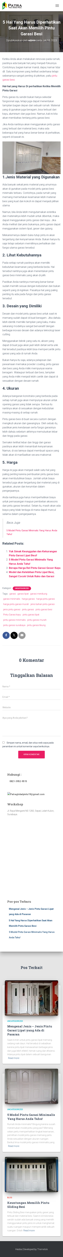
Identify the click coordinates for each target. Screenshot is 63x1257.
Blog (9, 1197)
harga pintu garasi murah (16, 604)
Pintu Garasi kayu (12, 614)
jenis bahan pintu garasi (43, 604)
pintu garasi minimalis (14, 620)
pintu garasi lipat (31, 614)
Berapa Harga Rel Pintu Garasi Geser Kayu (34, 567)
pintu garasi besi (44, 609)
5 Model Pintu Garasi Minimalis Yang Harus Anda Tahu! (31, 1117)
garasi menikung (38, 593)
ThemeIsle (42, 1249)
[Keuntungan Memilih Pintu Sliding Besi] (31, 1174)
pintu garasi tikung (36, 625)
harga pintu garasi (45, 599)
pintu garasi (28, 609)
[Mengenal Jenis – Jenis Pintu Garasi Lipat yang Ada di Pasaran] (31, 997)
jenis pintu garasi (11, 609)
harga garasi (28, 599)
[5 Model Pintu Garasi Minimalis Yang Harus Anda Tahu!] (31, 1086)
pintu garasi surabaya (14, 625)
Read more (13, 1058)
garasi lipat (23, 593)
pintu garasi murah (37, 620)
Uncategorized (22, 588)
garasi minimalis (11, 599)
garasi (12, 593)
